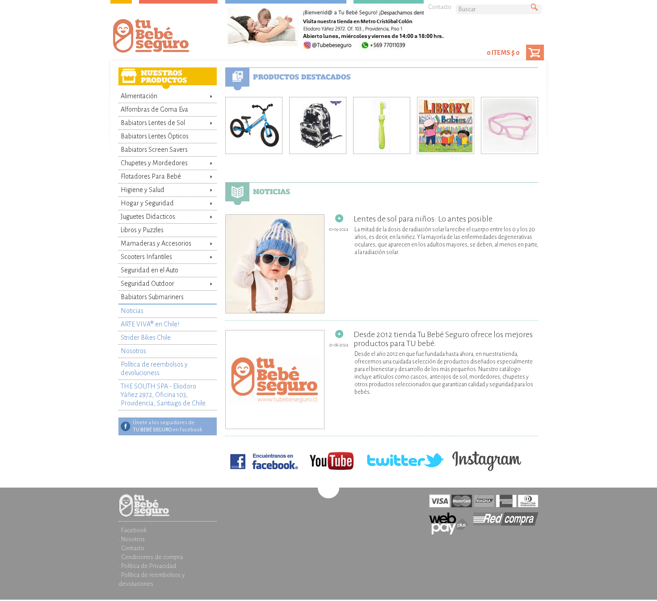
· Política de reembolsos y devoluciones (151, 579)
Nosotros (133, 351)
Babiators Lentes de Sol (153, 122)
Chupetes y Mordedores (154, 163)
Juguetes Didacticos (148, 216)
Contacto (439, 7)
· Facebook (132, 530)
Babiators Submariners (152, 296)
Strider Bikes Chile (146, 337)
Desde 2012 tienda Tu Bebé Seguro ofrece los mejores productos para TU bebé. (443, 339)
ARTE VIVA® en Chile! (150, 324)
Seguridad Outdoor (147, 283)
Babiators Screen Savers (154, 149)
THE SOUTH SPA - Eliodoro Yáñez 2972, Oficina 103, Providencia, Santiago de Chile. (164, 395)
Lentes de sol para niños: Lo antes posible (423, 218)
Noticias (132, 310)
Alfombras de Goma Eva (154, 109)
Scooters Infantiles (146, 256)
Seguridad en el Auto (149, 270)
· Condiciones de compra (150, 557)
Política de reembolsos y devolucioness (154, 368)
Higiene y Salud (142, 189)
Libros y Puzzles (142, 230)
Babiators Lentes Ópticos (155, 136)
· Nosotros (131, 539)
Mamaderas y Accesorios (156, 243)
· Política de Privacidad (147, 566)
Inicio (167, 498)
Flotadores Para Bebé (151, 176)
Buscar (536, 7)
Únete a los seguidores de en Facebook (167, 426)
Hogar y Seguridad (147, 203)
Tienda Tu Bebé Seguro (165, 38)
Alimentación (139, 96)
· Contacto (131, 548)
